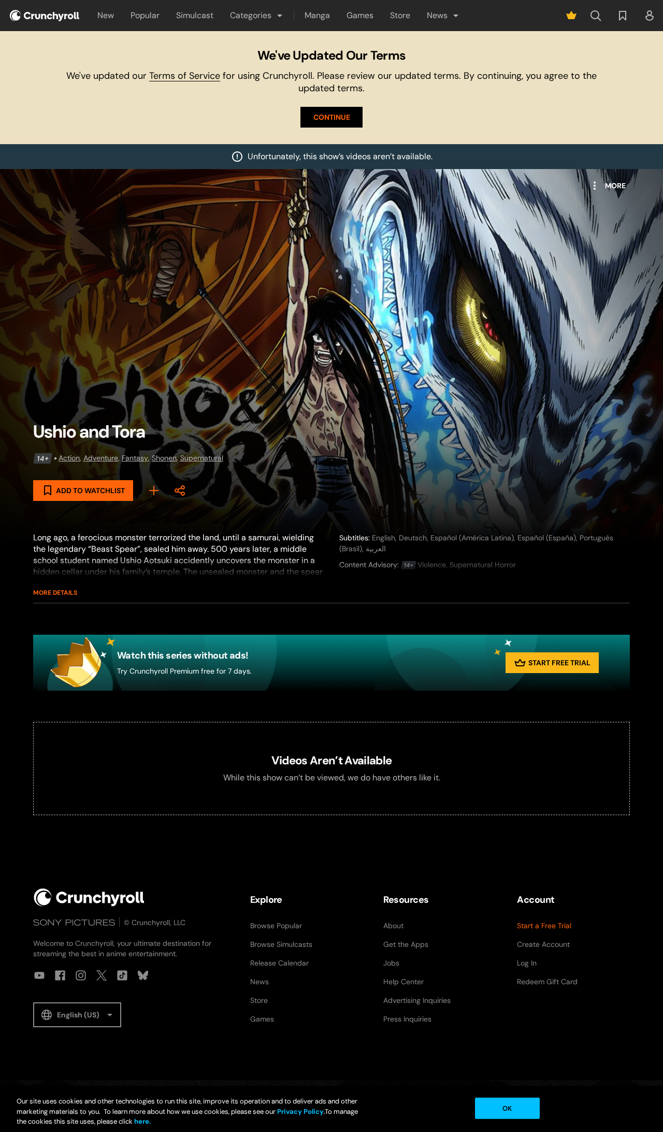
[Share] (179, 490)
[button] (257, 15)
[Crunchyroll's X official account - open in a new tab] (101, 975)
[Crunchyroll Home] (89, 897)
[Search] (595, 15)
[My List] (153, 490)
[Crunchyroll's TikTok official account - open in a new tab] (122, 975)
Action (69, 458)
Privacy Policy (300, 1111)
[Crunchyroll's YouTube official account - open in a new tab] (39, 975)
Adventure (100, 458)
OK (507, 1107)
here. (142, 1121)
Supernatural (201, 458)
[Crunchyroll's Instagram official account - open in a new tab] (81, 975)
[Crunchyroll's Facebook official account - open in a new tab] (60, 975)
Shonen (164, 458)
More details (55, 593)
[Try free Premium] (571, 15)
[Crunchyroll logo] (44, 15)
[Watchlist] (622, 15)
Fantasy (135, 458)
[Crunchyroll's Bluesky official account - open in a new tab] (143, 975)
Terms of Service (184, 75)
